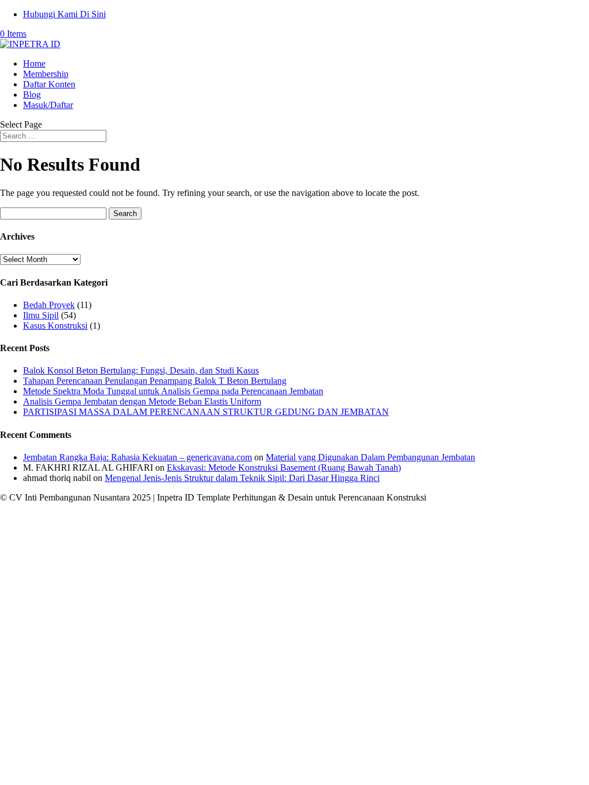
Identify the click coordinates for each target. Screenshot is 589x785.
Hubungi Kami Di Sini (64, 14)
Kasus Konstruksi (55, 325)
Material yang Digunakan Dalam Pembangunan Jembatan (370, 457)
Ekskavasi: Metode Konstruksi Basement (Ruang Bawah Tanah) (284, 467)
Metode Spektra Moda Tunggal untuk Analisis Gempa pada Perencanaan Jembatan (173, 391)
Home (34, 63)
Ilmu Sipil (41, 315)
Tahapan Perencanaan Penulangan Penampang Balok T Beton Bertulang (154, 381)
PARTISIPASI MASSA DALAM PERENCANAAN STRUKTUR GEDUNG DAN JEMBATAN (206, 412)
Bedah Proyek (49, 305)
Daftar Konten (49, 84)
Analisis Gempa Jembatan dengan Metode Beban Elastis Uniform (142, 401)
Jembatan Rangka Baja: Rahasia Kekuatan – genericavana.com (137, 457)
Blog (32, 94)
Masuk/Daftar (48, 105)
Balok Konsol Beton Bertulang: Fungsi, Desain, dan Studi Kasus (141, 370)
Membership (45, 74)
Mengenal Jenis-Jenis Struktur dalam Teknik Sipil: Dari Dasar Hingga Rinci (242, 478)
